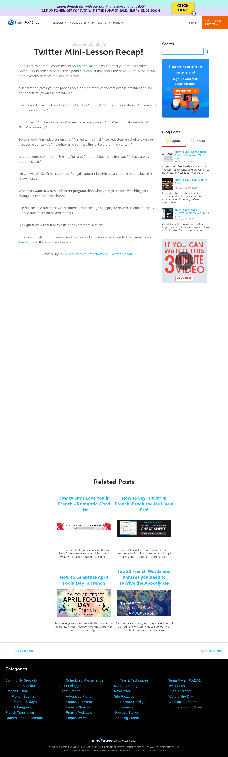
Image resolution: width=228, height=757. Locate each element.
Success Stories (126, 712)
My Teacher (99, 22)
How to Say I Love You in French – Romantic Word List (190, 155)
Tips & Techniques (134, 680)
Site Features (124, 696)
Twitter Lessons (122, 254)
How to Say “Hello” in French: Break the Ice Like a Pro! (192, 213)
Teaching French (127, 718)
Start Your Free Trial (185, 90)
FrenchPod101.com (135, 747)
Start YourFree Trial (213, 22)
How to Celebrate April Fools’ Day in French (84, 580)
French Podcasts (79, 712)
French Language (19, 707)
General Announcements (24, 718)
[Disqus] (114, 325)
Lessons (58, 22)
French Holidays (24, 702)
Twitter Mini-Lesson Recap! (88, 52)
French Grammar (79, 702)
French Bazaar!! (24, 696)
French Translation (19, 712)
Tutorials (126, 707)
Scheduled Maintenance (84, 680)
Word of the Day (180, 696)
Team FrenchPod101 (184, 680)
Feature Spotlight (133, 702)
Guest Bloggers (72, 686)
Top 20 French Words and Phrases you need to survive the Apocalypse (144, 577)
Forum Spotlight (24, 686)
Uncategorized (179, 691)
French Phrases (74, 254)
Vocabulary (78, 22)
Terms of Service (150, 750)
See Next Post (212, 651)
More (116, 22)
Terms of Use (171, 747)
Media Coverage (126, 686)
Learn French (70, 691)
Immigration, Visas (189, 707)
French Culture (16, 691)
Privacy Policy (155, 747)
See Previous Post (19, 651)
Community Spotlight (21, 680)
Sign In (193, 22)
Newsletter (122, 691)
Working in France (182, 702)
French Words (98, 254)
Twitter (82, 66)
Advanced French (79, 696)
